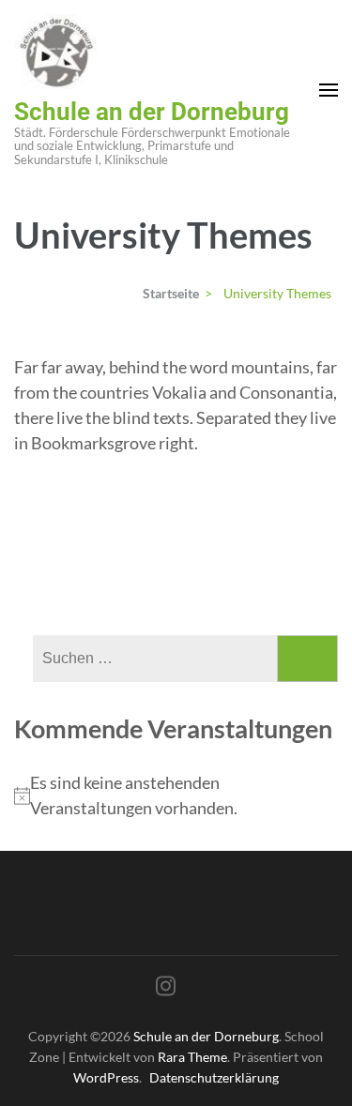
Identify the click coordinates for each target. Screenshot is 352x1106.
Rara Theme (192, 1057)
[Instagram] (166, 989)
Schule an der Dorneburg (151, 112)
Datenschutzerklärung (214, 1077)
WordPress (106, 1077)
